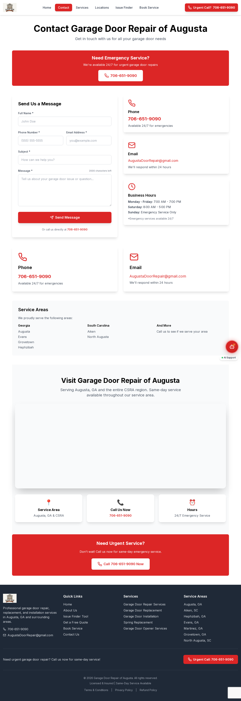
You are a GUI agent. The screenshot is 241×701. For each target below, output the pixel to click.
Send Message (67, 217)
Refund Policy (148, 690)
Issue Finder (124, 7)
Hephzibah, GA (195, 616)
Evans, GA (191, 622)
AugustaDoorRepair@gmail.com (153, 161)
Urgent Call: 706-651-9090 (213, 659)
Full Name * (26, 113)
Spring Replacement (138, 622)
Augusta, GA (193, 604)
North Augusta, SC (197, 640)
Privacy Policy (124, 690)
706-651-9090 (123, 75)
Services (82, 7)
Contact (63, 7)
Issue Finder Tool (75, 616)
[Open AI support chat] (232, 347)
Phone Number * (29, 132)
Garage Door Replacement (143, 610)
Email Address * (76, 132)
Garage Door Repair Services (144, 604)
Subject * (24, 151)
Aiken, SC (191, 610)
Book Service (149, 7)
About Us (70, 610)
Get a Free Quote (75, 622)
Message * (25, 170)
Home (47, 7)
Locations (102, 7)
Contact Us (71, 634)
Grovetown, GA (195, 634)
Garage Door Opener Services (145, 628)
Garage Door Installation (141, 616)
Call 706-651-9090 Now (124, 564)
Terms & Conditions (96, 690)
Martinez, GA (193, 628)
